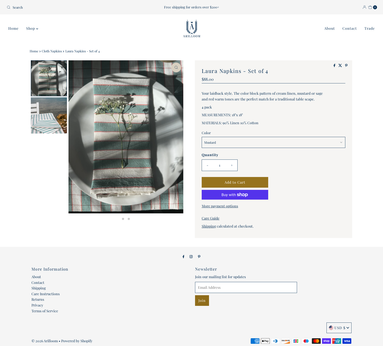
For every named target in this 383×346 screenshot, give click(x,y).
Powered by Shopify (76, 340)
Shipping (209, 226)
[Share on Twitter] (340, 65)
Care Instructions (45, 293)
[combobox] (66, 7)
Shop (31, 28)
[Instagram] (191, 256)
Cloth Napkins (52, 51)
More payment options (220, 206)
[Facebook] (183, 256)
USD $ (339, 327)
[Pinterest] (199, 256)
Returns (37, 299)
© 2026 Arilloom (44, 340)
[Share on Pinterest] (346, 65)
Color (206, 132)
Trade (369, 28)
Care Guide (210, 218)
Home (13, 28)
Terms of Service (44, 311)
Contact (349, 28)
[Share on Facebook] (335, 65)
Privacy (37, 305)
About (329, 28)
